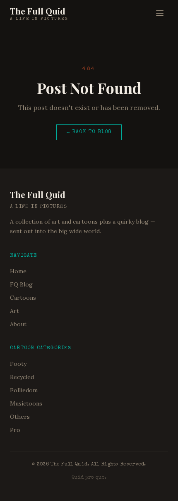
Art (14, 311)
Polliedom (24, 390)
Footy (18, 363)
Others (20, 416)
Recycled (22, 377)
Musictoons (26, 403)
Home (18, 271)
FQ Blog (21, 284)
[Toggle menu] (160, 13)
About (18, 324)
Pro (15, 430)
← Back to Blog (89, 132)
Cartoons (23, 297)
